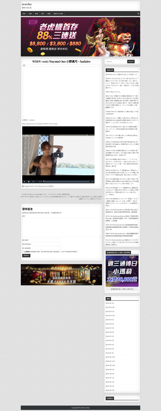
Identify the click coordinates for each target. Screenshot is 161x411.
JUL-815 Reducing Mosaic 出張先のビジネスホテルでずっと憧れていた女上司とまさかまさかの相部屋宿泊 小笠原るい (122, 242)
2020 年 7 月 (110, 378)
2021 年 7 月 (110, 328)
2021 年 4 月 (110, 340)
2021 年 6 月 (110, 332)
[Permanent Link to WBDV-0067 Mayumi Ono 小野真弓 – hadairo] (61, 91)
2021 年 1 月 (110, 353)
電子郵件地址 (27, 244)
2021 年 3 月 (110, 344)
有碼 (30, 13)
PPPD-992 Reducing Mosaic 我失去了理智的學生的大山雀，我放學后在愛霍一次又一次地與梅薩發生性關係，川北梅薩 (122, 218)
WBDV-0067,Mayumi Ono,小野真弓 (42, 186)
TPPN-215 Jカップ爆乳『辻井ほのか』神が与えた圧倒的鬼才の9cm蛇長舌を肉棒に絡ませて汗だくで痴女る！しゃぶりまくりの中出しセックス (122, 120)
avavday (27, 4)
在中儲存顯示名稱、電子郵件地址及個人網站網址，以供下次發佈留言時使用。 (51, 251)
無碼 (36, 13)
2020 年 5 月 (110, 382)
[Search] (138, 13)
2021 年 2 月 (110, 349)
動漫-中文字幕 (58, 13)
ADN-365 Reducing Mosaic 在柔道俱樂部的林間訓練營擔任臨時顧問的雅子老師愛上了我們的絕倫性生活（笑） (122, 227)
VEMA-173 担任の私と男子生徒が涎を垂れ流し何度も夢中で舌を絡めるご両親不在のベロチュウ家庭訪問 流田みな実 (122, 144)
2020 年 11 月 (110, 361)
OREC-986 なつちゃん (113, 92)
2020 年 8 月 (110, 374)
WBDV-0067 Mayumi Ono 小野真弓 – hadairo (61, 61)
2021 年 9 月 (110, 320)
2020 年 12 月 (110, 357)
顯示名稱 (25, 240)
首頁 (24, 13)
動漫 (49, 13)
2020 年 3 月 (110, 390)
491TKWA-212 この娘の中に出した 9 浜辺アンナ (121, 74)
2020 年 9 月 (110, 369)
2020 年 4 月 (110, 386)
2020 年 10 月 (110, 365)
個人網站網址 (26, 248)
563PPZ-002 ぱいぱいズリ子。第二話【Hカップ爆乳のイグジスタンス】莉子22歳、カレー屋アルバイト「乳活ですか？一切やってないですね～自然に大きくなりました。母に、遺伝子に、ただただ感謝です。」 (122, 83)
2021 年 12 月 (110, 307)
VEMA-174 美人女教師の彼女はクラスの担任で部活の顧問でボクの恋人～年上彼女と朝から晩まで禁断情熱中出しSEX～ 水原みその (122, 153)
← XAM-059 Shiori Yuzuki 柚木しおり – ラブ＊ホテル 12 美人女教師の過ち (45, 194)
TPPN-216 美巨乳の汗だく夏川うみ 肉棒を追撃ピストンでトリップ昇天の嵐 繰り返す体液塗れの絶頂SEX (122, 129)
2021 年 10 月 (110, 315)
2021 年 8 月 (110, 324)
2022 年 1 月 (110, 303)
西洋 (42, 13)
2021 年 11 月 (110, 311)
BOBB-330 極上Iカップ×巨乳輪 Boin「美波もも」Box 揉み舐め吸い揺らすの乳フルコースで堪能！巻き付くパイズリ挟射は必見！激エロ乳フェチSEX (122, 172)
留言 (24, 216)
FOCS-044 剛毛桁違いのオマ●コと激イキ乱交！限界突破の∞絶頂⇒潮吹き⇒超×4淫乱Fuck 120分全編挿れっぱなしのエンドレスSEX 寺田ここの (122, 181)
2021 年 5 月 (110, 336)
